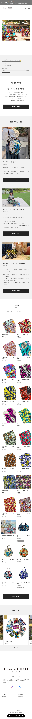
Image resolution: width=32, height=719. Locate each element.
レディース (12, 312)
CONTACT (20, 696)
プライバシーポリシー (16, 710)
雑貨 (20, 312)
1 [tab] (14, 50)
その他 (27, 314)
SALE (8, 312)
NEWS (4, 696)
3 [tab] (17, 50)
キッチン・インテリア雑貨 (8, 314)
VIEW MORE (16, 107)
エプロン (24, 312)
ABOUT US (20, 694)
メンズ (16, 312)
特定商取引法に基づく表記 (16, 712)
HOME (4, 694)
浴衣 (16, 314)
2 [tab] (16, 50)
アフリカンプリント (21, 314)
